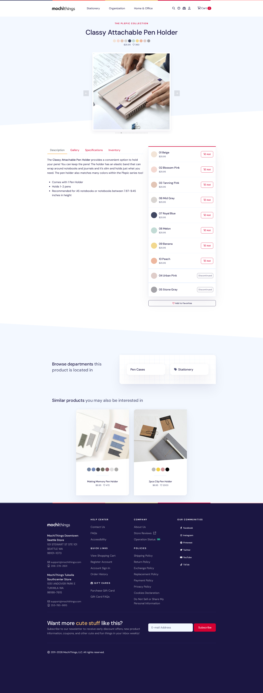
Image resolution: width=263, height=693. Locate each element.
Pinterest (189, 542)
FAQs (94, 533)
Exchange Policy (144, 568)
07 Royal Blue (167, 213)
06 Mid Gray (167, 198)
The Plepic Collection (131, 23)
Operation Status (145, 539)
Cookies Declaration (146, 593)
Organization (117, 8)
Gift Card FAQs (100, 597)
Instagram (189, 535)
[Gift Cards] (184, 8)
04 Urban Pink (168, 275)
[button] (131, 91)
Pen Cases (137, 369)
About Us (140, 527)
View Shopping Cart (103, 555)
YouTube (188, 557)
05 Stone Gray (168, 289)
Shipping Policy (143, 555)
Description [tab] (57, 150)
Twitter (188, 549)
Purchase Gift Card (103, 590)
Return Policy (142, 562)
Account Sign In (100, 568)
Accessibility (98, 539)
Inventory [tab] (114, 150)
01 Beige (164, 152)
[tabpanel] (95, 177)
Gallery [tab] (74, 150)
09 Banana (165, 244)
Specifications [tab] (94, 150)
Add (209, 154)
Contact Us (98, 527)
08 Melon (165, 228)
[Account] (189, 8)
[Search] (173, 8)
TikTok (187, 564)
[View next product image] (177, 93)
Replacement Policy (146, 574)
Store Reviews (143, 533)
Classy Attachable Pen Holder (131, 32)
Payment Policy (143, 580)
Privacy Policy (142, 586)
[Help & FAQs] (178, 8)
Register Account (101, 562)
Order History (99, 574)
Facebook (189, 527)
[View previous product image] (86, 93)
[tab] (115, 132)
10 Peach (164, 259)
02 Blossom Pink (169, 168)
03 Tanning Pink (169, 183)
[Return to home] (63, 8)
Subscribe (207, 627)
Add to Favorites (183, 303)
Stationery (93, 8)
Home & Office (143, 8)
